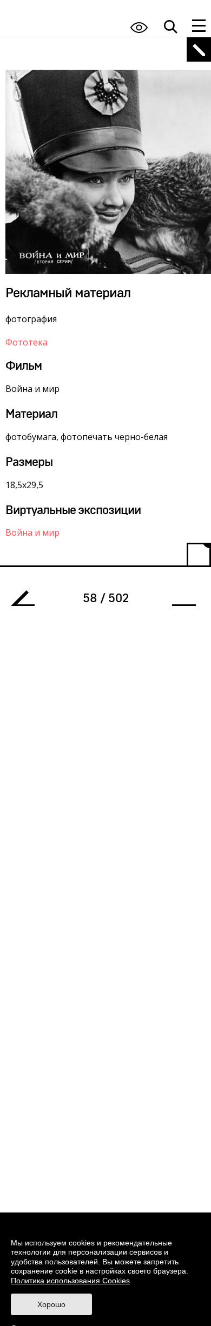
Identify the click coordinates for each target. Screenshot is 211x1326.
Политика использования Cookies (70, 1280)
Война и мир (32, 532)
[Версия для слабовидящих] (139, 27)
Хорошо (51, 1304)
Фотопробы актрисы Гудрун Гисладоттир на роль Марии (179, 601)
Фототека (26, 342)
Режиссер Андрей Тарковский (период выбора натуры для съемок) (27, 601)
